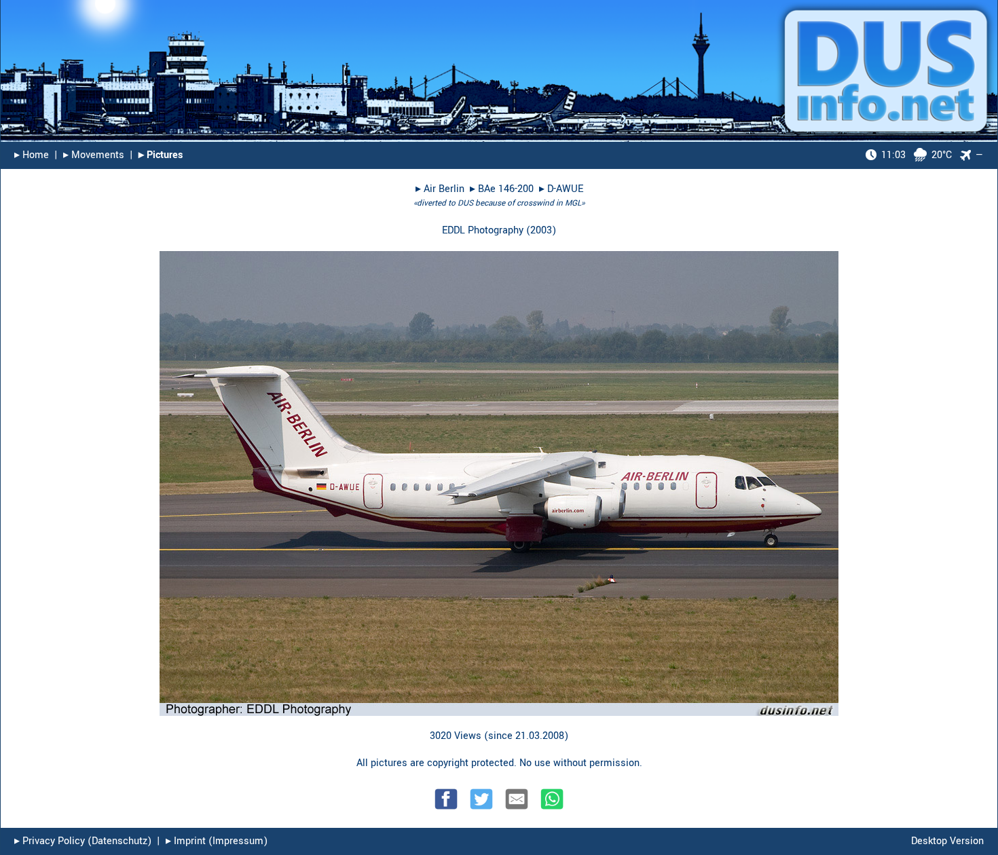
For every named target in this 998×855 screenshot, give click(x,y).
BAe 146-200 (506, 189)
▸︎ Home (31, 155)
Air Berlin (444, 189)
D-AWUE (565, 189)
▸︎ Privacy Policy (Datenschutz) (82, 841)
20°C (916, 155)
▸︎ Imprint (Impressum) (216, 841)
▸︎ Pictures (160, 155)
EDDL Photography (482, 230)
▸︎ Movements (93, 155)
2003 (541, 230)
